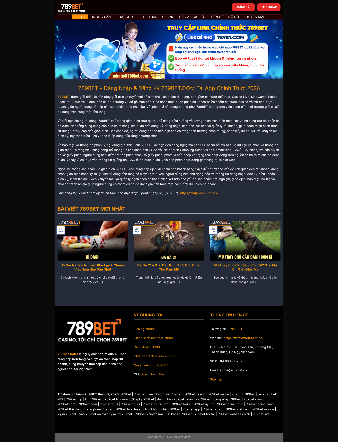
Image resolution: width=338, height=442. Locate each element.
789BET (80, 17)
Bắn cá (217, 17)
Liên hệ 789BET (145, 329)
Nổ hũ (233, 17)
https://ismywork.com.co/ (199, 193)
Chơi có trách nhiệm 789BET (155, 356)
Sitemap (216, 379)
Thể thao (149, 17)
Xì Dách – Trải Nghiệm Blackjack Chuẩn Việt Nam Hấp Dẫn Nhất (93, 267)
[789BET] (77, 7)
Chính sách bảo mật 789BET (155, 338)
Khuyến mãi (254, 17)
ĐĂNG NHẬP (269, 7)
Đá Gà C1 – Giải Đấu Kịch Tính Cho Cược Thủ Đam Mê (169, 267)
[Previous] (57, 257)
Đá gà (184, 17)
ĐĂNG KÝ (243, 7)
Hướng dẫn (101, 17)
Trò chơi (126, 17)
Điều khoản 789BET (148, 347)
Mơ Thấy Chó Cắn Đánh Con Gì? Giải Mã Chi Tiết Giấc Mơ (245, 267)
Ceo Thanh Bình (153, 374)
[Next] (281, 257)
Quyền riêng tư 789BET (151, 365)
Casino (168, 17)
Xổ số (199, 17)
